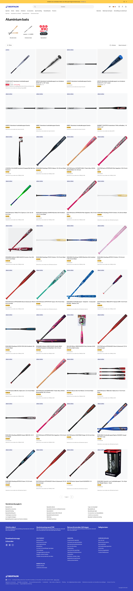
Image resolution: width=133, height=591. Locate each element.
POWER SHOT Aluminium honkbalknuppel (17, 81)
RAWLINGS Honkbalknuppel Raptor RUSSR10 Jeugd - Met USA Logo (112, 435)
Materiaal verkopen (107, 10)
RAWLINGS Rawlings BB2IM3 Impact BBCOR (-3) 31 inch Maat (20, 435)
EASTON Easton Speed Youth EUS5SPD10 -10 (79, 481)
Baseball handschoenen (53, 515)
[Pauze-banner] (124, 2)
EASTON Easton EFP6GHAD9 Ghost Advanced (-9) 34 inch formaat (112, 347)
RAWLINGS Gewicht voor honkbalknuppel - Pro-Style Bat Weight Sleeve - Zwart (112, 482)
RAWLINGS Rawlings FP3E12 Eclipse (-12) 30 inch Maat (51, 168)
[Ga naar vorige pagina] (61, 497)
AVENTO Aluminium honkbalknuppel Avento (79, 81)
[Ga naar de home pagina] (12, 7)
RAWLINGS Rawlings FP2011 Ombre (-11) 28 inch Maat (112, 212)
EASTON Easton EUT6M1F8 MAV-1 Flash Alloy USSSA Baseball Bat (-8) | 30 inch (50, 391)
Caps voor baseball (92, 507)
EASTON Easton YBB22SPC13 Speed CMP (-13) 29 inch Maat (112, 302)
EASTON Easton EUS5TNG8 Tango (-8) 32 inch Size (80, 435)
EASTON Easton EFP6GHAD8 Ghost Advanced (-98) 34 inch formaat (20, 302)
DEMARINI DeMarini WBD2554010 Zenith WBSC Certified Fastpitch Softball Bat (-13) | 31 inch (49, 347)
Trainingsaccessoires (11, 515)
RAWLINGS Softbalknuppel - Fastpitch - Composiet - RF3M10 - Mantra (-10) (81, 302)
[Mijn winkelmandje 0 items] (125, 6)
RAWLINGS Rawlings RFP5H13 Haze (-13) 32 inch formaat (19, 482)
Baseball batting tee (11, 513)
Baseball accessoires (11, 509)
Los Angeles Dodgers (11, 517)
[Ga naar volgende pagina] (71, 497)
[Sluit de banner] (126, 2)
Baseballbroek (91, 509)
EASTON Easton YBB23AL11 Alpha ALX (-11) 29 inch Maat (111, 391)
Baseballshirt (50, 511)
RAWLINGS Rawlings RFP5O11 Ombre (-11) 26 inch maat (111, 258)
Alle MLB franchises (51, 519)
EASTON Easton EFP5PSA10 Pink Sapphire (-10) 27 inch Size (82, 213)
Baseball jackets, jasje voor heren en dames (16, 519)
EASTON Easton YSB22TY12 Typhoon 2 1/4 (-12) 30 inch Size (19, 213)
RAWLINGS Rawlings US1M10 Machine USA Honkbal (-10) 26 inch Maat (81, 258)
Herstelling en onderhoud (120, 10)
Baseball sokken (51, 507)
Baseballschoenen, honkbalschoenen (56, 509)
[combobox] (123, 45)
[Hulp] (119, 6)
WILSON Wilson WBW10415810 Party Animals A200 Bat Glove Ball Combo (81, 347)
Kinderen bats (28, 37)
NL (115, 6)
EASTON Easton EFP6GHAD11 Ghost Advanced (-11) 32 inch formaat (51, 482)
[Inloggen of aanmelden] (122, 6)
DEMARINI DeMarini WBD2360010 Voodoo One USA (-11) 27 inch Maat (20, 258)
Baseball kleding (10, 511)
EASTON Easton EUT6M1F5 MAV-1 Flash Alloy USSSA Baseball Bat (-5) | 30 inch (81, 169)
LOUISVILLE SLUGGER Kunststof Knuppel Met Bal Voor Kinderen (20, 169)
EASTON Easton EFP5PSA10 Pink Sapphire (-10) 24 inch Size (51, 435)
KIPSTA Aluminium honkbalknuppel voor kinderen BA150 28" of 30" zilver (50, 82)
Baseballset (43, 37)
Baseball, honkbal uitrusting (95, 517)
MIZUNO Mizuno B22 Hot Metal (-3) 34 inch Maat (80, 390)
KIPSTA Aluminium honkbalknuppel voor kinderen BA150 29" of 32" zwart (111, 82)
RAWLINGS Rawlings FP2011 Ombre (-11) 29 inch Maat (51, 257)
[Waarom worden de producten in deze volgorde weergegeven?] (110, 45)
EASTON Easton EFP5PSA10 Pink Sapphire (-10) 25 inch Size (112, 169)
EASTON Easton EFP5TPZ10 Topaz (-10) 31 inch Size (50, 301)
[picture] (21, 64)
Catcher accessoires (93, 515)
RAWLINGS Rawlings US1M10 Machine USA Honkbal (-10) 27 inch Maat (50, 213)
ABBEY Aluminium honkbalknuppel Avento (48, 125)
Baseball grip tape (92, 511)
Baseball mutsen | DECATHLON (54, 513)
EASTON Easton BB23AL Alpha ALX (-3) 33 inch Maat (20, 390)
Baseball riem (9, 507)
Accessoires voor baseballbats (95, 513)
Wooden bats (13, 37)
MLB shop (49, 517)
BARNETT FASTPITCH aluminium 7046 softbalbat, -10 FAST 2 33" (112, 126)
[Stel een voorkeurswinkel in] (109, 6)
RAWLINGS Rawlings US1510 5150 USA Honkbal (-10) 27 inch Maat (20, 347)
